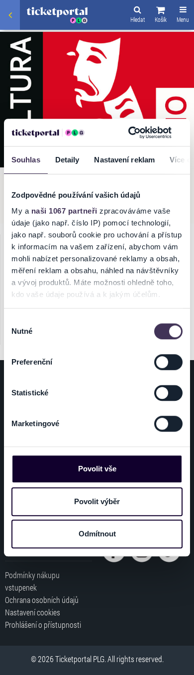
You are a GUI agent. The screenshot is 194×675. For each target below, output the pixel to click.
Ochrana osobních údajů (42, 600)
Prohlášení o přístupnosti (43, 624)
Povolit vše (97, 468)
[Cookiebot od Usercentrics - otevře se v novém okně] (130, 132)
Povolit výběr (97, 501)
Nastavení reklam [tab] (124, 159)
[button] (161, 16)
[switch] (168, 362)
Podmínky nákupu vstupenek (32, 581)
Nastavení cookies (32, 612)
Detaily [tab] (67, 159)
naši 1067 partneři (64, 211)
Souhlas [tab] (25, 159)
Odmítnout (97, 533)
